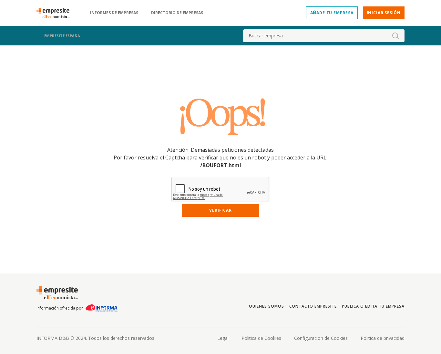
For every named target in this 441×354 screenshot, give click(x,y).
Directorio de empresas (177, 13)
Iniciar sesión (384, 12)
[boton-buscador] (395, 35)
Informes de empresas (114, 13)
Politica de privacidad (383, 338)
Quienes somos (266, 306)
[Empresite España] (55, 13)
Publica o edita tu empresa (373, 306)
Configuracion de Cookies (321, 338)
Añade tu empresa (332, 12)
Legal (223, 338)
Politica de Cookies (261, 338)
